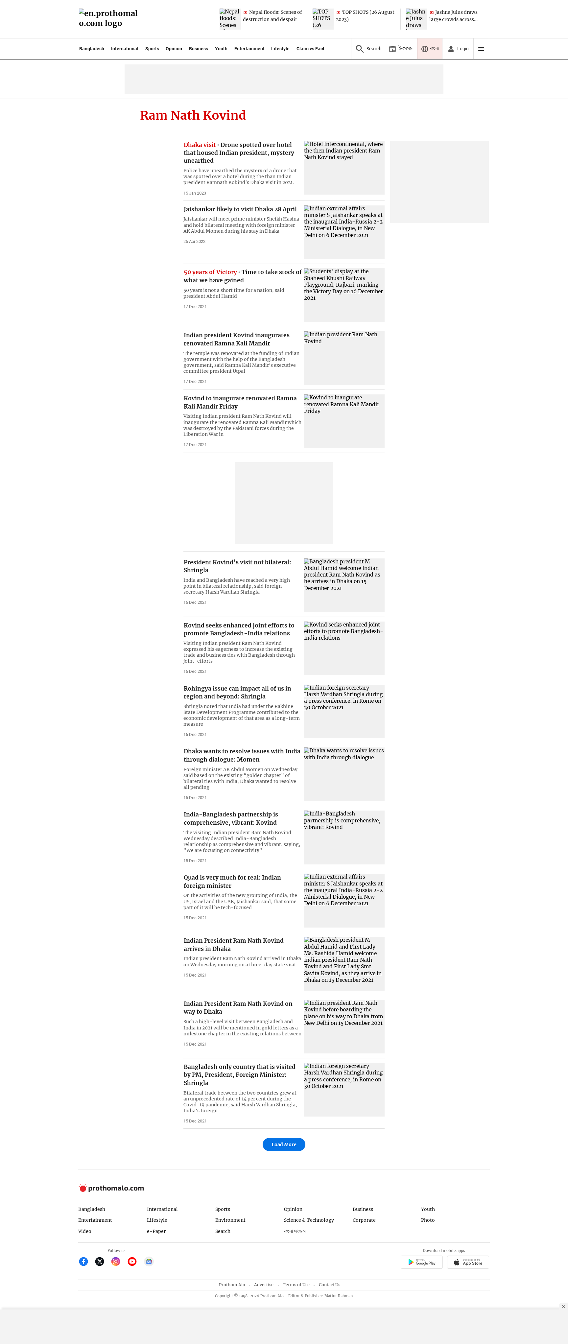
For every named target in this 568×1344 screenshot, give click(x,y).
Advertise (263, 1284)
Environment (230, 1220)
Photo (428, 1220)
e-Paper (156, 1231)
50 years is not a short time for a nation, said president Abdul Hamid (233, 293)
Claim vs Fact (310, 48)
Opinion (174, 48)
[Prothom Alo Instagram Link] (118, 1262)
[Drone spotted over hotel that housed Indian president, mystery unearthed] (344, 168)
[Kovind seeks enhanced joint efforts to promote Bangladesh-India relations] (344, 648)
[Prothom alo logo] (111, 1190)
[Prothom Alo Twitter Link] (102, 1262)
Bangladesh (91, 48)
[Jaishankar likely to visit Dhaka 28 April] (344, 232)
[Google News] (149, 1262)
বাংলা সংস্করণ (295, 1231)
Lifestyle (280, 48)
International (124, 48)
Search (222, 1231)
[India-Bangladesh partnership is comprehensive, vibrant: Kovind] (344, 837)
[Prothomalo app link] (421, 1263)
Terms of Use (296, 1284)
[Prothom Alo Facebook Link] (86, 1262)
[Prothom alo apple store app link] (468, 1263)
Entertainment (249, 48)
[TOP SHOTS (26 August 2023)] (323, 19)
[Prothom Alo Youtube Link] (135, 1262)
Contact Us (329, 1284)
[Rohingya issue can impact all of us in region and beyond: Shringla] (344, 711)
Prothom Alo (232, 1284)
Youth (221, 48)
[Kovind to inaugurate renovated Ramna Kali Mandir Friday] (344, 421)
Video (84, 1231)
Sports (152, 48)
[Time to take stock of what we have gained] (344, 295)
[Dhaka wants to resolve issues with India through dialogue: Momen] (344, 774)
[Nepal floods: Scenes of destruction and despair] (230, 19)
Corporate (364, 1220)
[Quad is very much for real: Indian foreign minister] (344, 900)
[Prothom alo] (110, 19)
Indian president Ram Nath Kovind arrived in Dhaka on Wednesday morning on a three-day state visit (242, 961)
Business (198, 48)
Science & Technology (309, 1220)
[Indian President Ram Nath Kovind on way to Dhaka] (344, 1026)
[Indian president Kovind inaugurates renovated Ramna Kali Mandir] (344, 358)
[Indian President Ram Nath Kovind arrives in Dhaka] (344, 963)
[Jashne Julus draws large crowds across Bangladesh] (416, 19)
